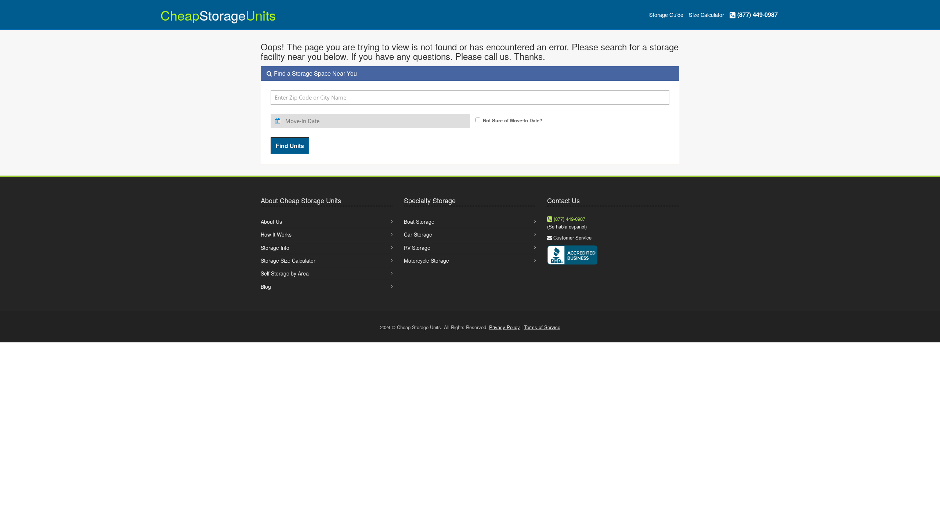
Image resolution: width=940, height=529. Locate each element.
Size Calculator (706, 14)
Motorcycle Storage (426, 260)
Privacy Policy (504, 327)
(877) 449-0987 (756, 14)
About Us (271, 221)
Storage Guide (666, 14)
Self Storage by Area (285, 273)
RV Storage (417, 247)
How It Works (276, 234)
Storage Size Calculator (288, 260)
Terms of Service (542, 327)
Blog (266, 286)
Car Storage (418, 234)
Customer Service (572, 237)
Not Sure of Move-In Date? (512, 120)
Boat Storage (419, 221)
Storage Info (275, 247)
